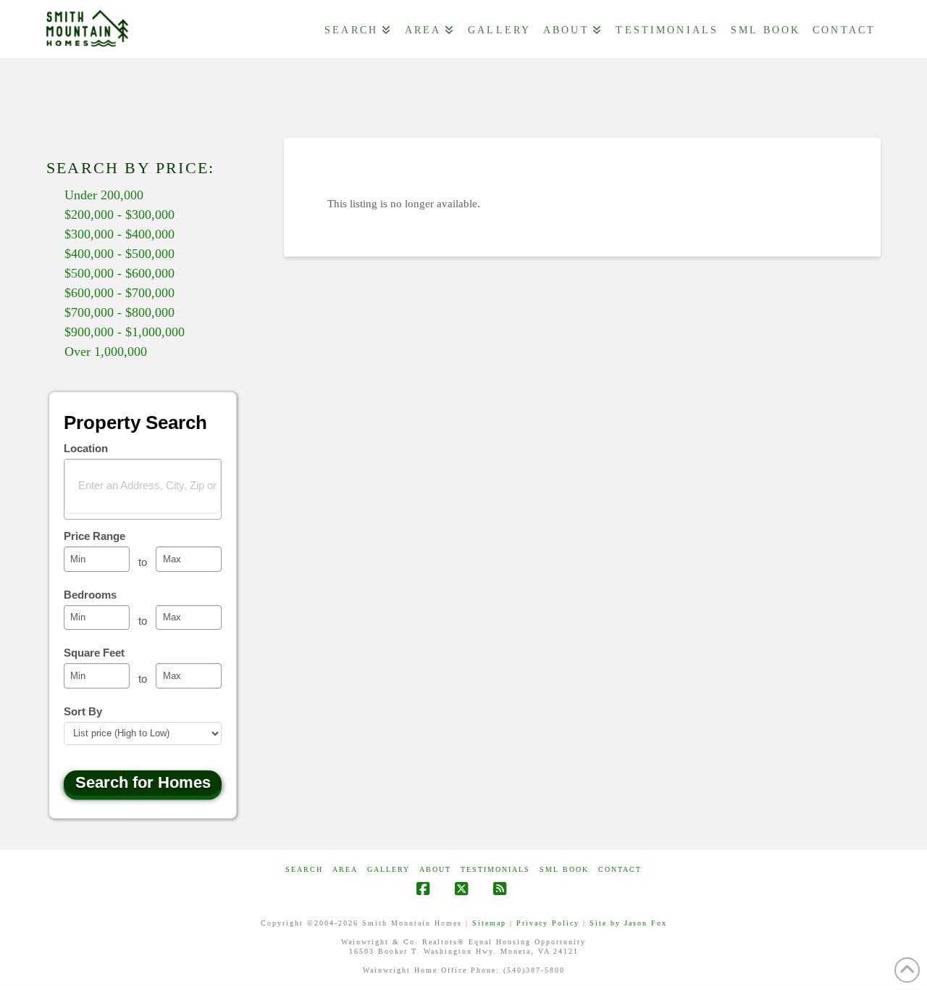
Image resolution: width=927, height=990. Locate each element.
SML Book (564, 869)
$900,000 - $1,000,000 (124, 332)
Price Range (94, 536)
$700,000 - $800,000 (119, 312)
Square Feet (94, 652)
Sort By (83, 711)
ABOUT (435, 869)
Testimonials (495, 869)
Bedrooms (90, 594)
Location (86, 448)
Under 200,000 (103, 195)
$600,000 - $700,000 (119, 293)
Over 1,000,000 (105, 351)
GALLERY (388, 869)
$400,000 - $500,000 (119, 253)
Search (304, 869)
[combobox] (143, 489)
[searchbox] (152, 484)
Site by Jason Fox (628, 923)
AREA (345, 869)
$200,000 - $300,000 (119, 214)
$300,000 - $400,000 (119, 234)
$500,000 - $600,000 (119, 273)
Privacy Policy (547, 923)
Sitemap (489, 923)
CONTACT (620, 869)
